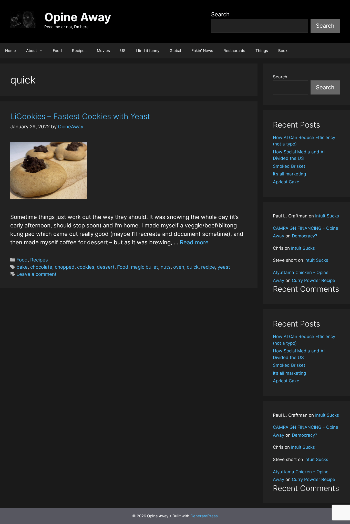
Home (10, 50)
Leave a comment (36, 274)
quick (193, 267)
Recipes (79, 50)
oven (178, 267)
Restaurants (234, 50)
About (31, 50)
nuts (166, 267)
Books (284, 50)
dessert (106, 267)
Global (175, 50)
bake (22, 267)
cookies (85, 267)
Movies (103, 50)
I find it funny (147, 50)
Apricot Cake (286, 181)
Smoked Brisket (289, 166)
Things (261, 50)
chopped (65, 267)
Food (57, 50)
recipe (208, 267)
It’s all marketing (289, 173)
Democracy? (304, 235)
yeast (224, 267)
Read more (194, 242)
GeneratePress (204, 515)
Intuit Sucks (327, 215)
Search (220, 14)
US (123, 50)
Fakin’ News (202, 50)
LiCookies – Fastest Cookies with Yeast (80, 116)
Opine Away (77, 17)
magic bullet (144, 267)
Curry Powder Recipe (313, 280)
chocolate (41, 267)
